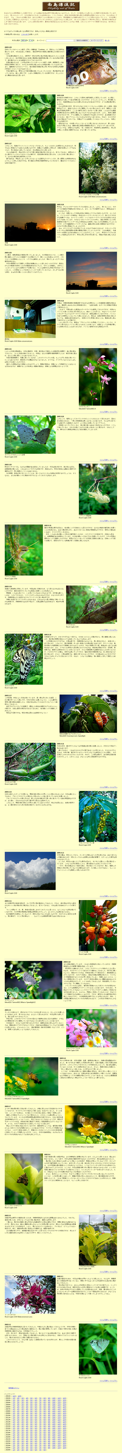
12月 (19, 1396)
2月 (18, 1398)
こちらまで (25, 34)
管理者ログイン (13, 1388)
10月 (54, 1398)
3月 (22, 1398)
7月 (40, 1398)
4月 (27, 1398)
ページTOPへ (104, 91)
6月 (36, 1398)
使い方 (107, 40)
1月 (14, 1398)
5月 (31, 1398)
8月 (44, 1398)
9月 (49, 1398)
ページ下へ (113, 91)
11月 (14, 1396)
